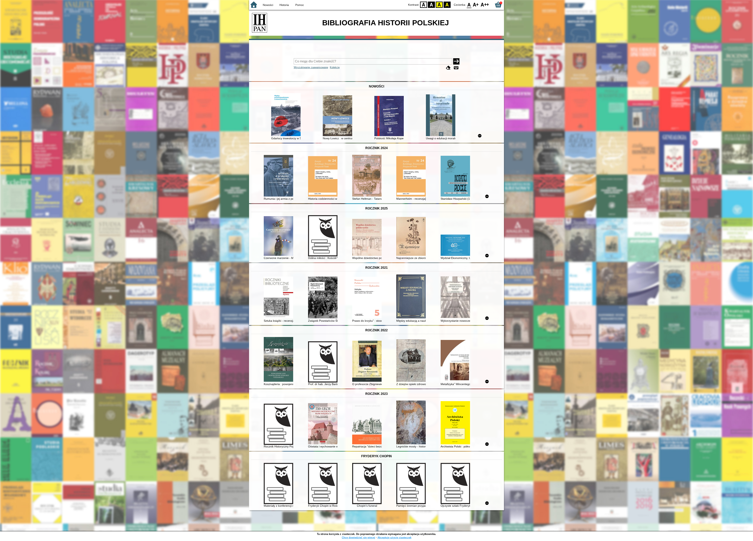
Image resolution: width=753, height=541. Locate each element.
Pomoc (299, 4)
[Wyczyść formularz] (448, 67)
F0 (469, 4)
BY (447, 4)
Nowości (268, 4)
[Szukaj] (456, 61)
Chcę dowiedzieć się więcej (358, 537)
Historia (284, 4)
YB (439, 4)
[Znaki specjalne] (456, 67)
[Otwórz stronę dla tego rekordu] (287, 115)
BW (431, 4)
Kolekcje (335, 67)
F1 (476, 4)
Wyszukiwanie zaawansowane (311, 67)
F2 (485, 4)
